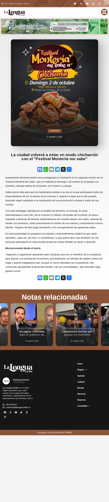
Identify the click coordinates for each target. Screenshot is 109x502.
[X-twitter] (81, 3)
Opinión (81, 376)
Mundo (80, 388)
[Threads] (99, 3)
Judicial (81, 382)
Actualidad (82, 406)
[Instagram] (105, 3)
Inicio (79, 364)
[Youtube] (87, 3)
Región (80, 370)
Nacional (81, 394)
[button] (1, 322)
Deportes (81, 400)
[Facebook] (75, 3)
